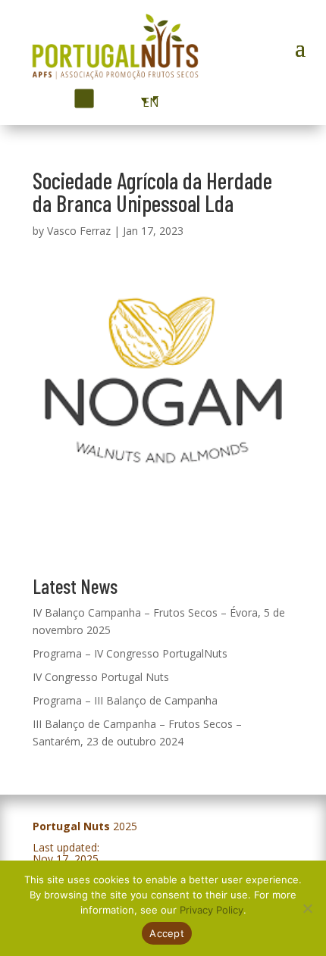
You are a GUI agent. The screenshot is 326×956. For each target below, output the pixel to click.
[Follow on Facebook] (56, 98)
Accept (166, 933)
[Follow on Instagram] (83, 98)
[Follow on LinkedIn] (109, 98)
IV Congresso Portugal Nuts (101, 677)
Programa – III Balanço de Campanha (125, 700)
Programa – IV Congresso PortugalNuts (130, 653)
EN (147, 102)
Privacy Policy (211, 910)
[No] (307, 908)
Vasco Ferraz (79, 230)
